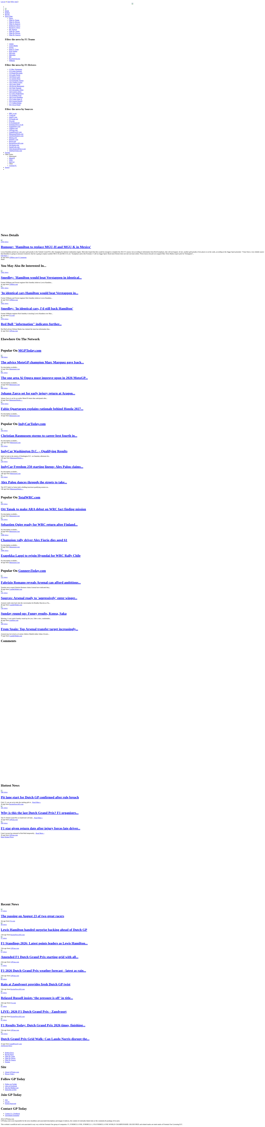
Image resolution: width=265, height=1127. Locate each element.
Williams (12, 60)
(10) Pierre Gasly (14, 77)
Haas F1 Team (14, 49)
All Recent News (6, 1046)
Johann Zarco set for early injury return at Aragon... (38, 393)
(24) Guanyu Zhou (15, 92)
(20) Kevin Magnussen (16, 86)
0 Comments (22, 257)
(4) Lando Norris (14, 75)
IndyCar (11, 162)
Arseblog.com (13, 620)
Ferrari (11, 47)
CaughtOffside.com (15, 589)
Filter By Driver (10, 1058)
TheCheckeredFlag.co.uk (17, 149)
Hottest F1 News (14, 26)
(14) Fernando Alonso (16, 80)
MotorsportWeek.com (16, 134)
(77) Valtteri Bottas (15, 103)
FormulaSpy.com (14, 126)
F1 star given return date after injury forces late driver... (40, 828)
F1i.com (11, 121)
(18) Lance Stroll (14, 84)
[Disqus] (132, 671)
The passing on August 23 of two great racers (32, 916)
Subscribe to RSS (10, 1090)
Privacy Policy (9, 1074)
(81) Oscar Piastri (14, 105)
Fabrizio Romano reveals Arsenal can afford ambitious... (41, 582)
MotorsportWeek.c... (16, 400)
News (11, 18)
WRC (11, 160)
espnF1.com (13, 117)
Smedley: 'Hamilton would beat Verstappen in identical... (41, 277)
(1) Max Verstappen (15, 69)
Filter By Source (10, 1060)
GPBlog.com (13, 128)
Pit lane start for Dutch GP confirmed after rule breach (40, 797)
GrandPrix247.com (15, 132)
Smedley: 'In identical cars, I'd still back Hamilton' (37, 308)
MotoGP (12, 158)
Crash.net (12, 115)
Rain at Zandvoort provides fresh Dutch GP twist (35, 984)
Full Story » (5, 256)
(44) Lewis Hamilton (16, 97)
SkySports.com (14, 145)
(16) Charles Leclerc (15, 82)
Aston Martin (13, 46)
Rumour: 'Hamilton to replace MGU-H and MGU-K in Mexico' (46, 247)
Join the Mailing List (11, 1088)
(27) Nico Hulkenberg (16, 93)
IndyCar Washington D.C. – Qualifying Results (34, 451)
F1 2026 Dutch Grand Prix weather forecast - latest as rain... (43, 970)
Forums (7, 1062)
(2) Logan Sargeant (15, 71)
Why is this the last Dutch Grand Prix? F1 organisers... (40, 813)
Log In (7, 1102)
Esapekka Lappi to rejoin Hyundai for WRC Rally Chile (41, 555)
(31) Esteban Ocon (15, 95)
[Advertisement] (132, 186)
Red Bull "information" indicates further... (31, 324)
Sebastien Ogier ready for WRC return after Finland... (39, 524)
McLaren (12, 53)
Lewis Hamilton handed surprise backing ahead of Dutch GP (44, 930)
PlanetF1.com (13, 139)
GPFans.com (13, 130)
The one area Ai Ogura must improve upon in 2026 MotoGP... (44, 378)
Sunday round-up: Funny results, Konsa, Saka (34, 613)
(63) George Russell (15, 101)
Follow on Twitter (11, 1084)
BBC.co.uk (13, 113)
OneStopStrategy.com (16, 136)
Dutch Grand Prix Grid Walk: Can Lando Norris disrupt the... (45, 1039)
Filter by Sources (14, 24)
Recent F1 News (14, 27)
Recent (7, 14)
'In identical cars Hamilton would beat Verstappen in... (39, 293)
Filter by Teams (14, 20)
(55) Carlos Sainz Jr (15, 99)
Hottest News (9, 1053)
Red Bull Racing (14, 59)
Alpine (11, 44)
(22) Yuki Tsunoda (15, 88)
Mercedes (12, 55)
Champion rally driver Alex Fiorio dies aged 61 (34, 540)
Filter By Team (10, 1056)
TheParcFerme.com (15, 151)
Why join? (14, 2)
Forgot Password (10, 1103)
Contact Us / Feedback (12, 1113)
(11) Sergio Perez (14, 79)
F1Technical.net (14, 123)
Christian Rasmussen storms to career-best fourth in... (39, 435)
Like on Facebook (11, 1086)
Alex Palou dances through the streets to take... (34, 482)
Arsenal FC (13, 165)
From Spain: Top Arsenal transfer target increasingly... (39, 629)
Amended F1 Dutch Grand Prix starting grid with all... (39, 957)
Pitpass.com (13, 138)
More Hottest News (7, 837)
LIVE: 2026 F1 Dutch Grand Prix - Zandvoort (34, 1011)
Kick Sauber (13, 51)
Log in (3, 2)
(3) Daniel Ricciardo (15, 73)
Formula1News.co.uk (16, 125)
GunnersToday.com (32, 571)
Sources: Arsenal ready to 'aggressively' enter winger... (39, 598)
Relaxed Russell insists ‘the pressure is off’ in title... (37, 998)
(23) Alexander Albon (16, 90)
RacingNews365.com (16, 143)
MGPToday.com (29, 350)
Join (8, 2)
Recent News (9, 1054)
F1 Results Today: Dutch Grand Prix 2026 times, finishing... (43, 1025)
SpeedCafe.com (14, 147)
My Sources (13, 29)
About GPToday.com (12, 1072)
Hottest (7, 13)
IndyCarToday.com (32, 424)
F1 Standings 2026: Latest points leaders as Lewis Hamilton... (44, 943)
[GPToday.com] (132, 4)
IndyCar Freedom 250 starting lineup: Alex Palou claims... (42, 467)
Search (7, 167)
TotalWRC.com (29, 497)
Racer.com (12, 141)
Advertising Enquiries (12, 1115)
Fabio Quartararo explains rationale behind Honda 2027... (42, 409)
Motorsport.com (14, 369)
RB (10, 57)
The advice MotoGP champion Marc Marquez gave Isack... (42, 362)
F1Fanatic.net (13, 119)
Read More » (36, 802)
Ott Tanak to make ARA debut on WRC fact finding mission (43, 509)
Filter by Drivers (14, 22)
